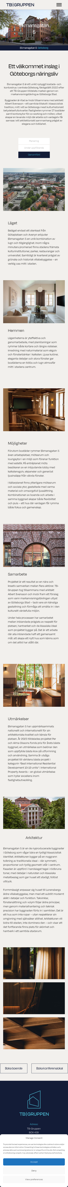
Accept (34, 1161)
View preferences (34, 1179)
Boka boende (13, 1068)
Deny (34, 1170)
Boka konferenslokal (49, 1068)
